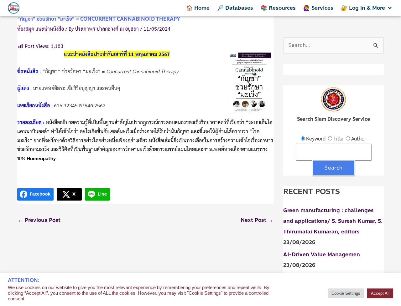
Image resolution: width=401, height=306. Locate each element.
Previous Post (39, 220)
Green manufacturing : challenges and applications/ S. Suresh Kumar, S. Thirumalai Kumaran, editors (333, 221)
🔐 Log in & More (363, 8)
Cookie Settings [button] (345, 293)
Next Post (257, 220)
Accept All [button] (380, 293)
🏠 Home (198, 8)
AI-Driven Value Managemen (321, 254)
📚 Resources (278, 8)
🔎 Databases (235, 8)
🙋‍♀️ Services (318, 8)
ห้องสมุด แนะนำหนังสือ (40, 28)
